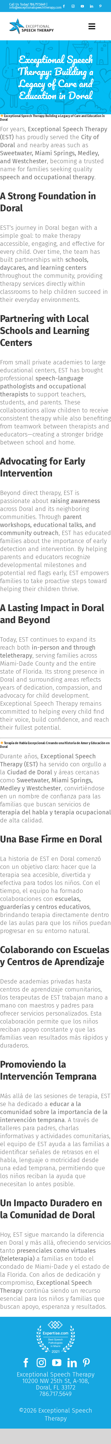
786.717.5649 (37, 4)
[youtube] (82, 6)
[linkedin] (91, 6)
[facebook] (63, 6)
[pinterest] (100, 6)
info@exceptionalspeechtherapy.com (35, 8)
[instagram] (73, 6)
